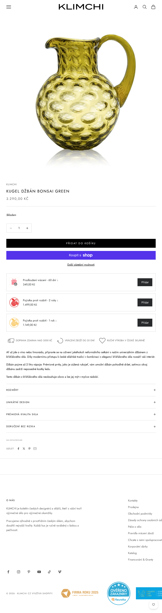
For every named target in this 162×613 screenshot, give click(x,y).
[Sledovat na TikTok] (49, 572)
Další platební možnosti (81, 265)
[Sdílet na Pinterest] (29, 448)
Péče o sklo (134, 527)
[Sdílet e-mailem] (35, 448)
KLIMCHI (11, 184)
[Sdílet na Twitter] (23, 448)
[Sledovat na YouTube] (39, 572)
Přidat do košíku (81, 243)
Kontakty (133, 500)
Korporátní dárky (138, 546)
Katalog (132, 553)
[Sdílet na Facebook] (18, 448)
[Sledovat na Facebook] (8, 572)
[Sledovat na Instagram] (19, 572)
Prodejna (133, 507)
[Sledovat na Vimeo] (60, 572)
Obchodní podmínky (140, 514)
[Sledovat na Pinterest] (29, 572)
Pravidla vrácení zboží (141, 533)
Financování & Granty (140, 560)
